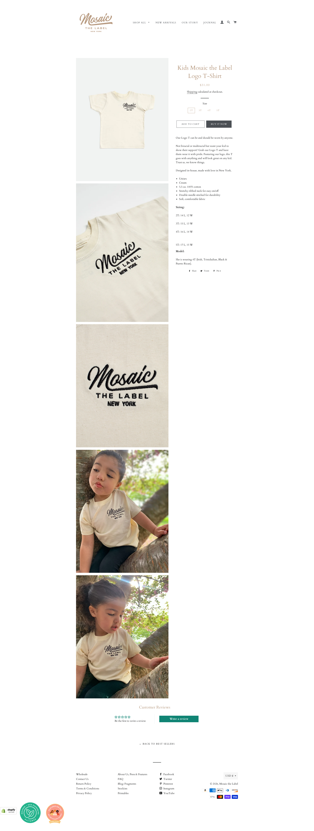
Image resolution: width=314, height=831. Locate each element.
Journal (209, 22)
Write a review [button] (179, 719)
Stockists (122, 788)
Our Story (190, 22)
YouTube (168, 793)
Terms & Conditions (87, 788)
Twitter (167, 779)
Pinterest (168, 784)
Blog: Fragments (127, 784)
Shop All (140, 22)
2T (191, 110)
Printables (123, 793)
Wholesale (81, 774)
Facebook (168, 774)
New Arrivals (166, 22)
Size (205, 103)
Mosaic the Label (228, 784)
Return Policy (83, 784)
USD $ (229, 776)
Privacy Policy (84, 793)
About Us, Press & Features (132, 774)
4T (209, 110)
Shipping (192, 92)
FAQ (120, 779)
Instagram (168, 788)
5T (218, 110)
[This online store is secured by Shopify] (8, 813)
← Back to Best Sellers (157, 743)
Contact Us (82, 779)
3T (200, 110)
